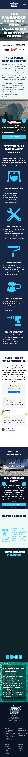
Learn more (14, 135)
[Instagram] (7, 657)
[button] (2, 414)
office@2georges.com (14, 720)
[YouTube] (16, 657)
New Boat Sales (22, 730)
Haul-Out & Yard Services (9, 731)
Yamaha (20, 748)
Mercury (20, 747)
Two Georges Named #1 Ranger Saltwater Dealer (22, 534)
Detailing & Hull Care (10, 735)
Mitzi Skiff (7, 753)
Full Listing (14, 504)
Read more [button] (6, 405)
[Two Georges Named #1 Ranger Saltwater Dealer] (22, 525)
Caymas (7, 747)
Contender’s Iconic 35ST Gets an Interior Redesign (6, 535)
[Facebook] (12, 657)
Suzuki (19, 750)
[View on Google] (3, 411)
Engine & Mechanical (10, 736)
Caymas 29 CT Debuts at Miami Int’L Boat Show (14, 534)
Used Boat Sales (22, 732)
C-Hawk (7, 752)
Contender (8, 748)
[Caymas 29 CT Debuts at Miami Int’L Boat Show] (14, 525)
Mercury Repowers (22, 734)
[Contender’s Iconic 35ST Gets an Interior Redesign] (6, 525)
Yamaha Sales (21, 735)
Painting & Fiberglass (10, 733)
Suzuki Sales (21, 737)
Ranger (7, 750)
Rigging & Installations (8, 738)
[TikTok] (20, 657)
